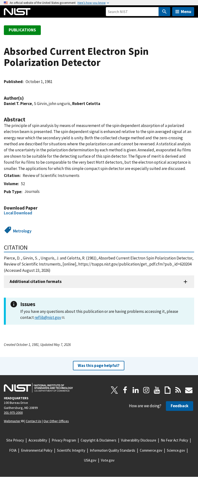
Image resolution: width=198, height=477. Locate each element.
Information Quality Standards (112, 450)
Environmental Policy (36, 450)
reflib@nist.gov (48, 317)
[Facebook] (125, 390)
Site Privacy (15, 440)
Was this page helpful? (99, 365)
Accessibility (37, 440)
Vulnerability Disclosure (138, 440)
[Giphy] (167, 390)
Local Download (18, 213)
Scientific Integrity (71, 450)
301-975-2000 (13, 412)
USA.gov (90, 460)
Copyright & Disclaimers (98, 440)
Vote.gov (107, 460)
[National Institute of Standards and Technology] (38, 388)
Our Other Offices (56, 421)
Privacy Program (64, 440)
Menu (186, 11)
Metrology (22, 231)
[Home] (17, 11)
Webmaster (12, 421)
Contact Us (33, 421)
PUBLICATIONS (22, 30)
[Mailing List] (189, 390)
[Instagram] (146, 390)
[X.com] (114, 390)
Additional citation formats (36, 281)
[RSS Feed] (178, 390)
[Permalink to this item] (26, 98)
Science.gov (176, 450)
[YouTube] (157, 390)
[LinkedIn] (135, 390)
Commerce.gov (151, 450)
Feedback (179, 405)
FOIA (12, 450)
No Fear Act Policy (174, 440)
